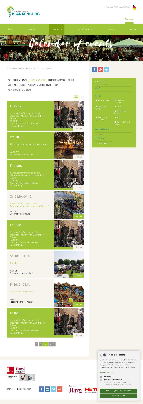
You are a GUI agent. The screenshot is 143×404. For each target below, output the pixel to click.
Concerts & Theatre (16, 85)
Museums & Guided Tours (39, 85)
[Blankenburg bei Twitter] (54, 389)
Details (78, 128)
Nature (32, 29)
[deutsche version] (134, 7)
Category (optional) (102, 129)
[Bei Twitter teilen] (107, 71)
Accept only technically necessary (118, 391)
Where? (98, 96)
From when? (99, 138)
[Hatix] (92, 389)
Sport (56, 85)
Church (71, 80)
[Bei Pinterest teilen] (101, 71)
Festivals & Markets (56, 80)
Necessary (107, 377)
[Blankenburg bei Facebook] (42, 389)
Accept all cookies (118, 396)
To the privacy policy (107, 372)
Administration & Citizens (19, 90)
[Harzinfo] (76, 389)
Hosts (111, 29)
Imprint (10, 389)
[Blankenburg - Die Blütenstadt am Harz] (23, 17)
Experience (56, 29)
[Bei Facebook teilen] (95, 71)
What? (97, 88)
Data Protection (24, 389)
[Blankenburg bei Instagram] (48, 389)
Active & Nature (20, 80)
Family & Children (37, 80)
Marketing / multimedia (113, 380)
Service (133, 29)
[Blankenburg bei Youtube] (60, 389)
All (9, 80)
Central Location (85, 29)
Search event (103, 143)
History (10, 29)
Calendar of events (44, 68)
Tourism (129, 19)
